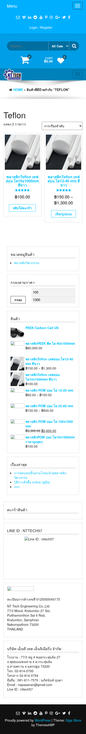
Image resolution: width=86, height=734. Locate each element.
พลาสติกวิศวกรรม (26, 262)
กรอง (18, 299)
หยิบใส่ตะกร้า (22, 208)
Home (18, 89)
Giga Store (73, 720)
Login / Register (40, 27)
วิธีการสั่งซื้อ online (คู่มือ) (32, 482)
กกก (16, 486)
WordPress (43, 720)
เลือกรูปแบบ (63, 214)
